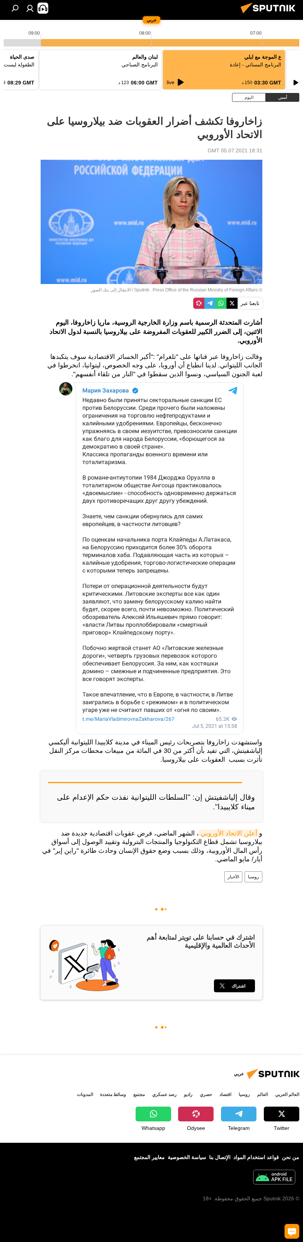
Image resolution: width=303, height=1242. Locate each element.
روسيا (253, 876)
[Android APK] (274, 1178)
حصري (206, 1094)
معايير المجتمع (149, 1157)
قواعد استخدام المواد (256, 1157)
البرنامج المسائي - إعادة (255, 65)
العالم (262, 1094)
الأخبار (233, 876)
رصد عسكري (164, 1094)
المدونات (85, 1094)
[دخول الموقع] (30, 8)
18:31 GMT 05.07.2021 (235, 150)
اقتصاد (225, 1094)
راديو (188, 1094)
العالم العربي (287, 1094)
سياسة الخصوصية (187, 1157)
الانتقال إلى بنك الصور (111, 290)
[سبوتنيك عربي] (270, 14)
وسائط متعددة (113, 1094)
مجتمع (139, 1094)
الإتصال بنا (220, 1157)
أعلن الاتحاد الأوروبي (229, 833)
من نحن (290, 1157)
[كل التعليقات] (292, 1231)
